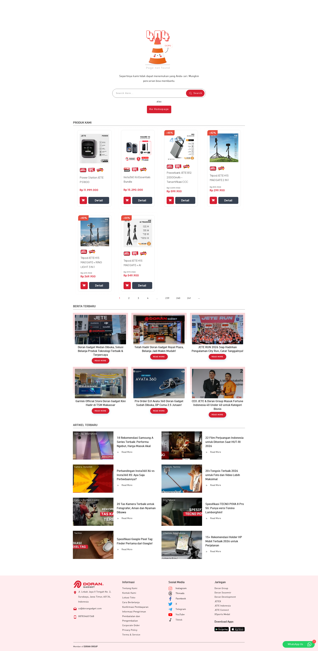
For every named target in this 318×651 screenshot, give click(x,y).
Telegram (181, 609)
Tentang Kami (129, 588)
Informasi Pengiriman (134, 611)
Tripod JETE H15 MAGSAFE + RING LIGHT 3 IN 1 (91, 262)
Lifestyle (167, 434)
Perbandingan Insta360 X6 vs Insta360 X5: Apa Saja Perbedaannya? (136, 475)
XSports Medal (222, 614)
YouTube (180, 614)
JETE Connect (221, 610)
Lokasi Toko (128, 597)
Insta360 (87, 467)
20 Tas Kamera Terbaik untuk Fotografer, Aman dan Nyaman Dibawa (136, 508)
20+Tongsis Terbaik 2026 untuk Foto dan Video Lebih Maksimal (222, 475)
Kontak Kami (129, 593)
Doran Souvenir (222, 592)
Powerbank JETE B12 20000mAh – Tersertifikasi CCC (179, 177)
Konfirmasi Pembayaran (135, 607)
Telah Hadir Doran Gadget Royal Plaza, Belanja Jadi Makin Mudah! (158, 338)
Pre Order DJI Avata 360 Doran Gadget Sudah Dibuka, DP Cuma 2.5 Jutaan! (158, 392)
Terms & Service (131, 634)
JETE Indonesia (222, 605)
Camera (78, 467)
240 (178, 298)
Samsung (78, 434)
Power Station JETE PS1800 (91, 180)
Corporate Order (131, 625)
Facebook (181, 598)
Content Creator (91, 500)
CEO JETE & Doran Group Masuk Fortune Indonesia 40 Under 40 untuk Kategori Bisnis (217, 392)
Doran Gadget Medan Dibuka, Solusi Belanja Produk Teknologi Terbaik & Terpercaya (100, 338)
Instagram (181, 588)
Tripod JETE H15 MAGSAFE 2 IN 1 (219, 178)
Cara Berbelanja (131, 602)
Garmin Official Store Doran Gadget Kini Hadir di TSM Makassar (100, 392)
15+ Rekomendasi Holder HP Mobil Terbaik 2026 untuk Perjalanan (223, 541)
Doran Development (225, 597)
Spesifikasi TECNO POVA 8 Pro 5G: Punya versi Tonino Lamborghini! (224, 508)
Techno (176, 467)
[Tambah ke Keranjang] (83, 200)
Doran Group (221, 588)
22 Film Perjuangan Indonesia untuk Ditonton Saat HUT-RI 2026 (224, 442)
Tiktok (179, 620)
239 (167, 298)
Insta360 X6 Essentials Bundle (137, 179)
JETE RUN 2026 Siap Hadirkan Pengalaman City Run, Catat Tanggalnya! (217, 338)
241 (189, 298)
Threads (180, 593)
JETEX (217, 601)
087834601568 (86, 616)
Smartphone (91, 434)
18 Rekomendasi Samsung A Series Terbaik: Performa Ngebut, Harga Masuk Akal (135, 442)
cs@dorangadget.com (90, 608)
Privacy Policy (129, 630)
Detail (99, 200)
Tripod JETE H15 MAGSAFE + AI (133, 263)
